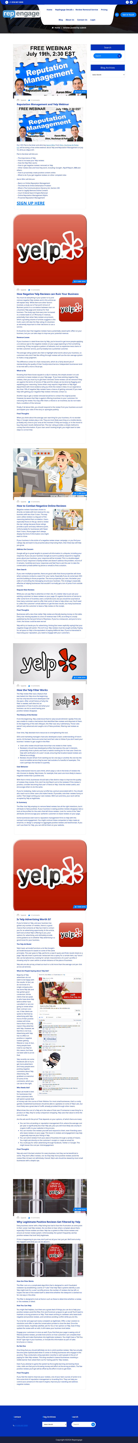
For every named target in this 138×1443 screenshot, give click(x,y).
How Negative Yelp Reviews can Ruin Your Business (48, 294)
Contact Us (82, 20)
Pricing (104, 9)
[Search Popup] (117, 15)
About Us (70, 20)
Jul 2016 (81, 92)
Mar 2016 (80, 677)
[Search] (119, 56)
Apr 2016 (80, 493)
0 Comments (35, 100)
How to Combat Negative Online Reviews (41, 505)
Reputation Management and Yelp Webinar (43, 104)
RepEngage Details (64, 9)
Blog (61, 20)
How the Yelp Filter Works (32, 690)
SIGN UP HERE (31, 203)
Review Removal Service (87, 9)
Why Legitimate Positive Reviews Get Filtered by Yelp (48, 1221)
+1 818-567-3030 (16, 2)
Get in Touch (128, 14)
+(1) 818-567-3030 (21, 1425)
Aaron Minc (50, 145)
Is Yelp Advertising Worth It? (34, 919)
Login (92, 20)
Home (49, 9)
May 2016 (80, 281)
